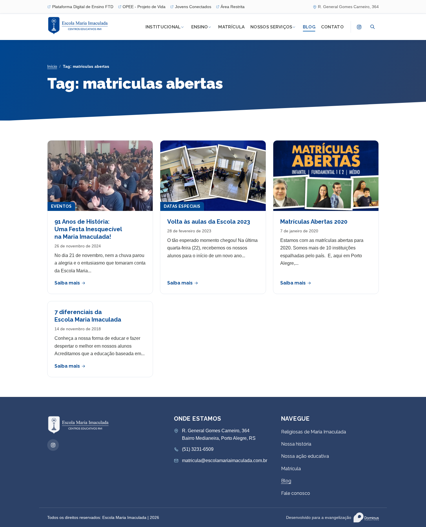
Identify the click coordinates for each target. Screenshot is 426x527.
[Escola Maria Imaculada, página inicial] (78, 25)
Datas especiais (182, 206)
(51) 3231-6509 (198, 449)
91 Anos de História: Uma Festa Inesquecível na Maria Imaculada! (88, 229)
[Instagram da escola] (359, 27)
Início (52, 66)
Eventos (61, 206)
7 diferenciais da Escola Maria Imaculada (87, 316)
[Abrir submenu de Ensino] (209, 27)
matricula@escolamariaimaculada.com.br (224, 460)
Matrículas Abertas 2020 (313, 221)
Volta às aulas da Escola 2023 (208, 221)
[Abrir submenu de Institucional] (183, 27)
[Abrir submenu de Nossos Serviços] (294, 27)
